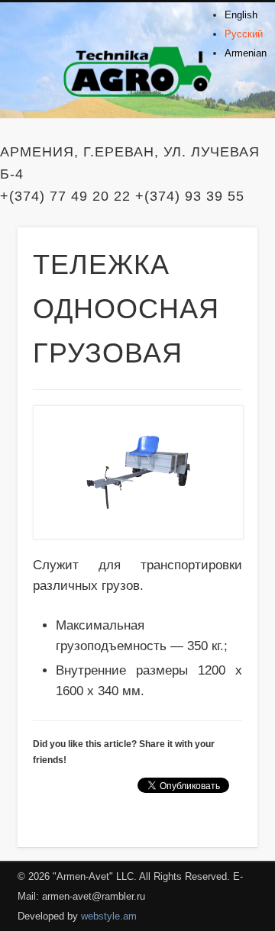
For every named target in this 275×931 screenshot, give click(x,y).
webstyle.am (109, 916)
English (241, 15)
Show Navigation (221, 136)
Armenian (246, 53)
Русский (244, 34)
